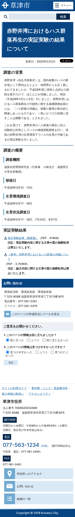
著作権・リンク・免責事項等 (49, 388)
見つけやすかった (21, 352)
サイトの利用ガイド (14, 388)
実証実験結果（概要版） (23, 238)
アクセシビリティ (40, 393)
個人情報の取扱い (13, 393)
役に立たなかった (57, 340)
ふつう (35, 340)
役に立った (17, 340)
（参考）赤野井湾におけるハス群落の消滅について (38, 257)
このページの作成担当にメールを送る (35, 314)
